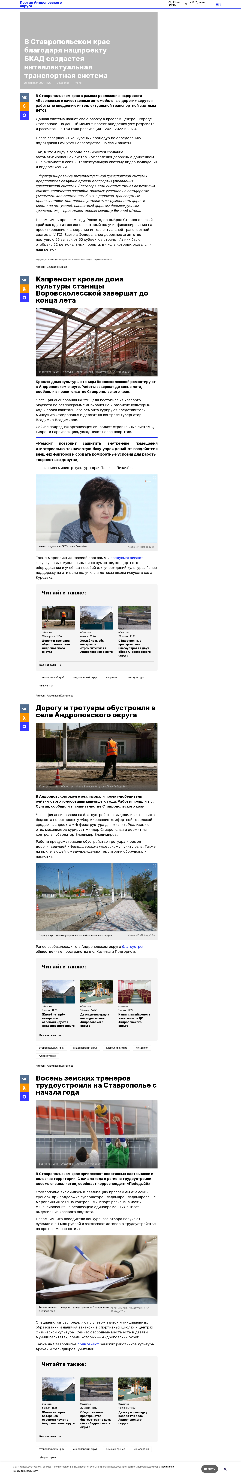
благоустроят (134, 946)
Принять (209, 1468)
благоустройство (116, 1047)
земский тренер (115, 1449)
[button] (97, 342)
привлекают (88, 1344)
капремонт (112, 677)
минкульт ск (46, 685)
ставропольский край (51, 677)
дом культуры (136, 677)
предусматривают (126, 558)
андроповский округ (85, 677)
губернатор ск (47, 1055)
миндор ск (142, 1047)
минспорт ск (141, 1449)
